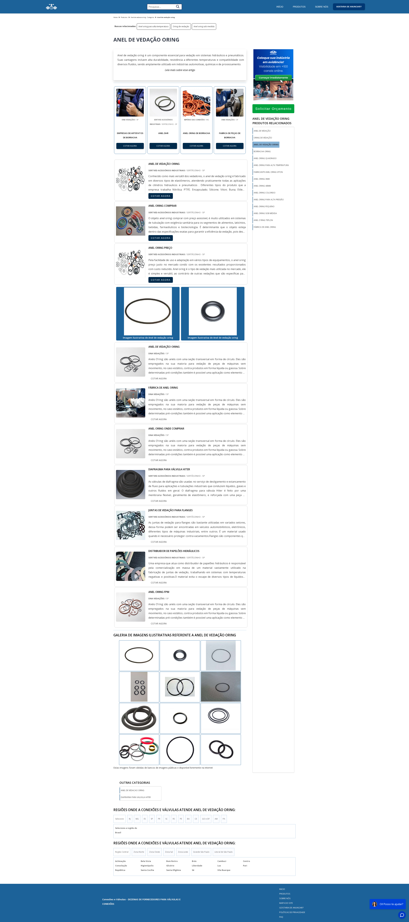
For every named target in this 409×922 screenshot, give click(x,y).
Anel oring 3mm (262, 179)
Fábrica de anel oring (265, 227)
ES (145, 818)
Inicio (282, 889)
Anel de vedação (262, 130)
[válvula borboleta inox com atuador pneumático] (221, 718)
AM (216, 818)
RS (174, 818)
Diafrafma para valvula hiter (136, 797)
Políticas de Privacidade (292, 912)
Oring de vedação (181, 26)
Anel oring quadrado (265, 158)
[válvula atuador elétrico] (139, 655)
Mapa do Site (286, 903)
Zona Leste (183, 852)
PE (181, 818)
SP (152, 818)
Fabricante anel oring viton (268, 172)
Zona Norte (139, 852)
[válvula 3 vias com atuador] (139, 687)
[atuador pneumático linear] (180, 687)
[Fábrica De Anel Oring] (130, 415)
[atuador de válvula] (180, 655)
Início (279, 6)
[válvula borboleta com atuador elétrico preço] (221, 655)
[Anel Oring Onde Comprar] (130, 456)
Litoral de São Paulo (224, 852)
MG (137, 818)
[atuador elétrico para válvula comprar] (139, 749)
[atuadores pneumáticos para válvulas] (139, 718)
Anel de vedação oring (266, 144)
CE (196, 818)
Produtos (299, 6)
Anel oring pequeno (264, 206)
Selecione (119, 818)
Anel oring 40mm (262, 185)
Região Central (121, 852)
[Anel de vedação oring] (148, 311)
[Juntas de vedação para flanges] (130, 537)
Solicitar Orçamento (273, 108)
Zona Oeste (154, 852)
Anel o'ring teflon (263, 220)
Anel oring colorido (264, 192)
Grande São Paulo (201, 852)
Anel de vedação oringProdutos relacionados (271, 121)
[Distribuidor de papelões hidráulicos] (130, 578)
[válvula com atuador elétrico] (221, 749)
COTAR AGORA (160, 196)
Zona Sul (169, 852)
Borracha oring (262, 151)
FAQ (281, 916)
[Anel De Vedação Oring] (130, 374)
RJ (130, 818)
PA (224, 818)
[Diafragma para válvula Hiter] (130, 497)
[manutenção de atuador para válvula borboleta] (180, 718)
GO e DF (206, 818)
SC (166, 818)
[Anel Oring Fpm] (130, 619)
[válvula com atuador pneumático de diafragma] (180, 749)
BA (188, 818)
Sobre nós (285, 898)
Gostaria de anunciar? (349, 7)
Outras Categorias (135, 783)
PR (159, 818)
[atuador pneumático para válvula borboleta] (221, 687)
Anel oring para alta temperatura (153, 26)
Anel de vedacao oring (132, 790)
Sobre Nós (321, 6)
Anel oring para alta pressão (269, 199)
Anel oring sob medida (204, 26)
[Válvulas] (51, 6)
